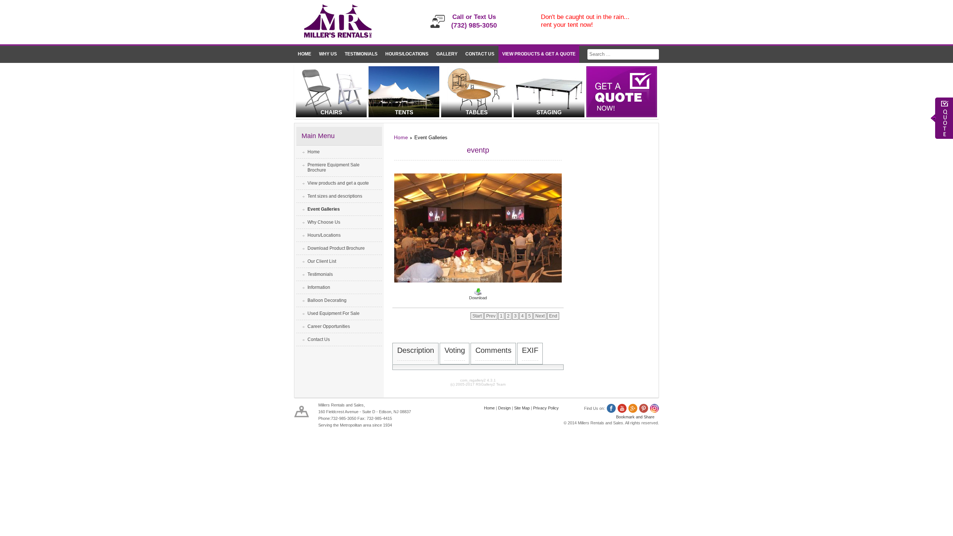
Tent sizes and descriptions (334, 196)
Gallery (447, 54)
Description (415, 350)
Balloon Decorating (327, 300)
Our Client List (321, 261)
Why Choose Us (323, 222)
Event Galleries (323, 209)
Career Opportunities (328, 326)
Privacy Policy (546, 408)
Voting (454, 350)
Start (477, 316)
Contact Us (479, 54)
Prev (490, 316)
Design (504, 408)
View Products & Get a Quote (539, 54)
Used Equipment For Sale (333, 313)
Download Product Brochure (336, 248)
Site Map (522, 408)
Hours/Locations (406, 54)
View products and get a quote (338, 183)
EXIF (530, 350)
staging (549, 112)
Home (304, 54)
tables (477, 112)
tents (404, 112)
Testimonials (361, 54)
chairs (331, 112)
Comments (493, 350)
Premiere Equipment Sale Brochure (333, 167)
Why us (328, 54)
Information (318, 287)
